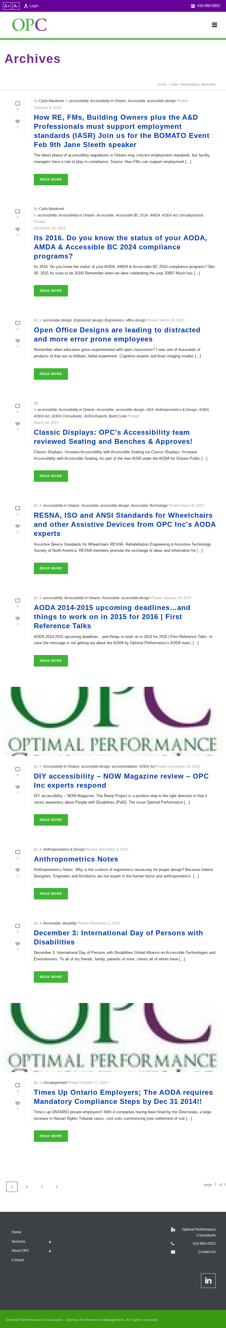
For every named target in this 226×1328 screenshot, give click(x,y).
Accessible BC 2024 (132, 215)
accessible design (161, 101)
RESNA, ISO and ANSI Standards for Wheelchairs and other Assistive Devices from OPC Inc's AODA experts (125, 524)
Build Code (118, 416)
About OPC (20, 1251)
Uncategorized (191, 215)
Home (162, 84)
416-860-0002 (208, 6)
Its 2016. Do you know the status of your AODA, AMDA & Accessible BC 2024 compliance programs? (120, 247)
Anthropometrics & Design (176, 410)
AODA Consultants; (66, 416)
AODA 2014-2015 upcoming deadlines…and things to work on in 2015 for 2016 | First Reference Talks (112, 617)
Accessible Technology (149, 506)
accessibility (78, 101)
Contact (17, 1260)
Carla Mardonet (51, 101)
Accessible (136, 101)
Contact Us (207, 1252)
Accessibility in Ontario (108, 101)
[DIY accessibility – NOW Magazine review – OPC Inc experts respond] (113, 721)
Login (34, 6)
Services (18, 1241)
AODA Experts (95, 416)
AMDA (155, 215)
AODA (204, 410)
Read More (51, 179)
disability (69, 923)
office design (136, 320)
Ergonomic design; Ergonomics (99, 320)
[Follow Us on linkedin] (208, 1280)
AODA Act (170, 215)
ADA (150, 410)
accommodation (124, 766)
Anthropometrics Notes (76, 859)
